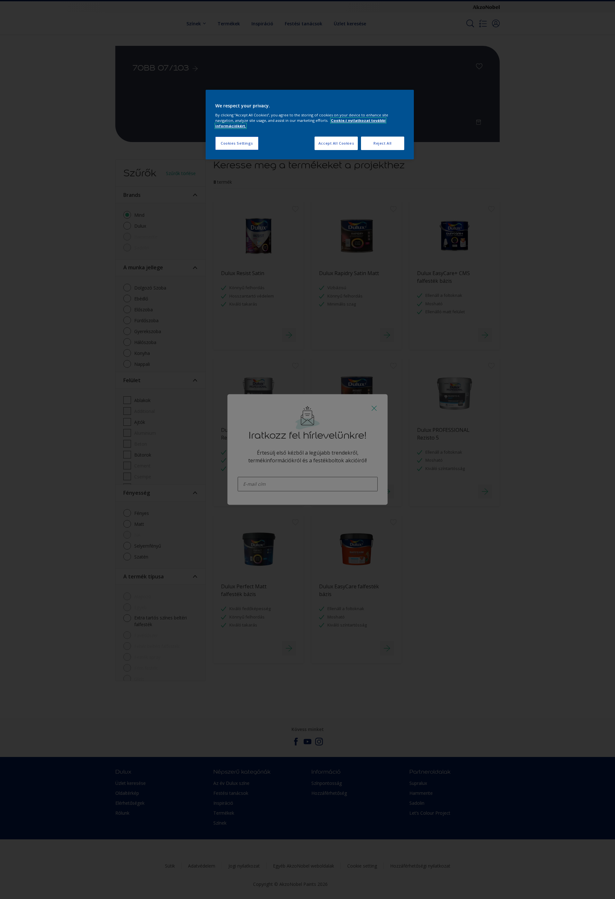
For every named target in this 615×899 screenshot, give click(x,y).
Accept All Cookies (336, 143)
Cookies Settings (237, 143)
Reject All (382, 143)
